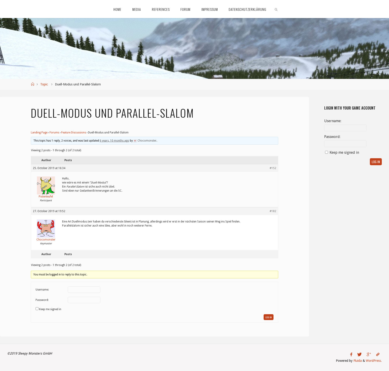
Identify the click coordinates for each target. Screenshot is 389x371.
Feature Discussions (73, 132)
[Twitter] (359, 354)
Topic (44, 84)
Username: (42, 289)
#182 (273, 211)
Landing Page (39, 132)
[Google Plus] (368, 354)
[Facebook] (351, 354)
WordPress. (374, 360)
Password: (42, 300)
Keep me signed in (50, 309)
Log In (268, 317)
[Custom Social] (378, 354)
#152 (273, 168)
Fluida (357, 360)
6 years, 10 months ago (114, 140)
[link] (276, 9)
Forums (54, 132)
